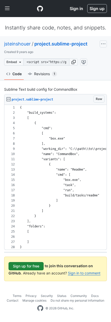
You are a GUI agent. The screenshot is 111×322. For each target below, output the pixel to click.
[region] (55, 177)
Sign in (76, 8)
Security (47, 296)
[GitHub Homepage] (40, 308)
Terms (17, 296)
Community (78, 296)
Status (61, 296)
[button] (73, 62)
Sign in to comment (84, 273)
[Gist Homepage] (40, 8)
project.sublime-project (61, 44)
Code (17, 74)
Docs (95, 296)
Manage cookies (34, 300)
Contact (12, 300)
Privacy (31, 296)
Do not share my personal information (77, 300)
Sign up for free (26, 266)
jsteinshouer (17, 44)
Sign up (97, 8)
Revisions (44, 74)
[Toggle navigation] (7, 8)
